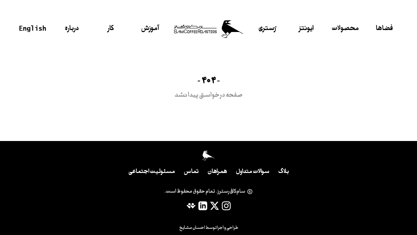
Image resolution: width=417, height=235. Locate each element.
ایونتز (306, 29)
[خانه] (208, 29)
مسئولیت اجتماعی (151, 171)
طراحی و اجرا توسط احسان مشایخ (208, 228)
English (32, 28)
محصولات (345, 29)
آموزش (150, 29)
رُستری (267, 29)
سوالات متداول (252, 171)
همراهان (217, 171)
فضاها (384, 29)
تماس (191, 171)
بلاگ (283, 171)
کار (111, 29)
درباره (72, 29)
